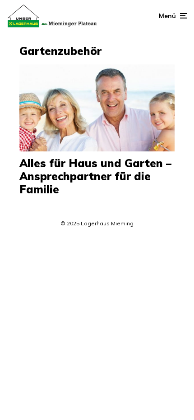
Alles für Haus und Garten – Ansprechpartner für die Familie (95, 176)
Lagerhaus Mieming (107, 223)
